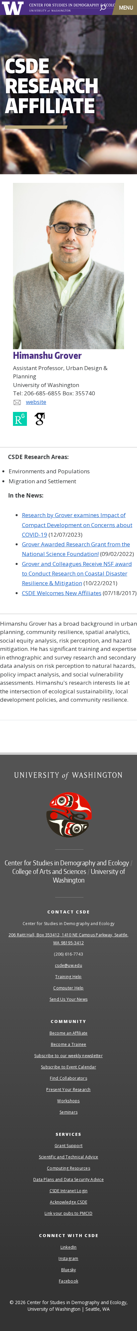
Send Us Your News (68, 999)
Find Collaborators (68, 1078)
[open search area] (102, 7)
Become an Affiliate (69, 1033)
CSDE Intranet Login (69, 1191)
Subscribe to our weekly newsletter (68, 1055)
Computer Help (68, 988)
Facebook (68, 1281)
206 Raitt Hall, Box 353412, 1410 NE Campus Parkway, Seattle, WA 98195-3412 (69, 939)
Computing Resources (68, 1168)
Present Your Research (68, 1089)
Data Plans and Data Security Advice (68, 1179)
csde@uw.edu (68, 965)
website (36, 402)
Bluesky (68, 1270)
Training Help (68, 976)
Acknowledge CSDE (68, 1202)
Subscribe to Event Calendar (68, 1067)
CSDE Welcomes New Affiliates (61, 593)
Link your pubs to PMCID (68, 1213)
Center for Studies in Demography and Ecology (82, 8)
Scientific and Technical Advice (68, 1157)
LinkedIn (69, 1247)
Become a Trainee (68, 1044)
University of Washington (14, 7)
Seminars (68, 1112)
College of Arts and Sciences (49, 871)
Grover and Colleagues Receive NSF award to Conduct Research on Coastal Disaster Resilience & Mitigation (77, 573)
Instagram (68, 1258)
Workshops (68, 1101)
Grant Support (68, 1145)
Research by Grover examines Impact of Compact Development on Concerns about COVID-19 (77, 524)
